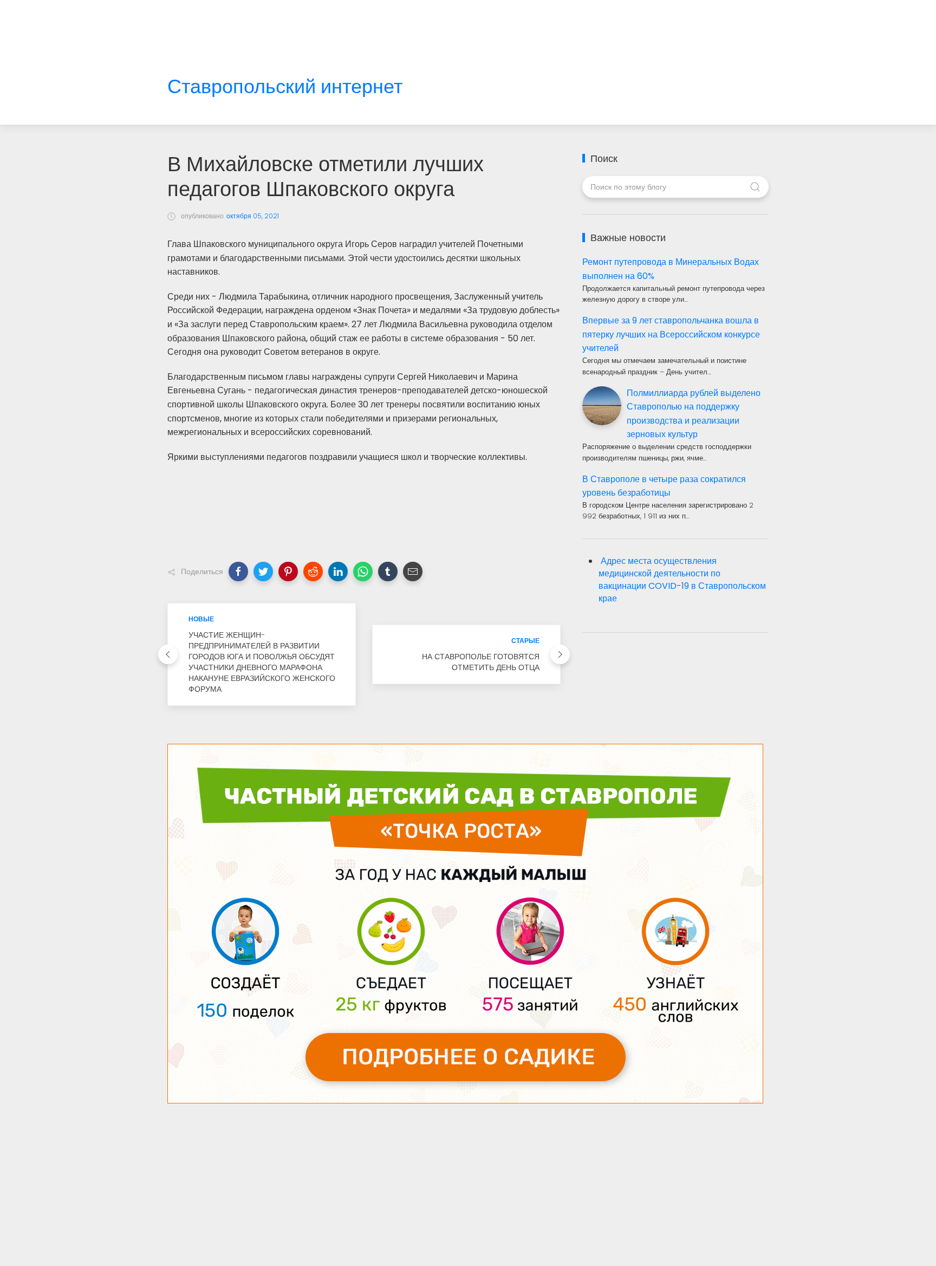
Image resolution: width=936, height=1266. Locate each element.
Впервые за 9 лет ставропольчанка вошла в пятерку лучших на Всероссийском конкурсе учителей (671, 334)
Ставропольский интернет (284, 87)
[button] (238, 571)
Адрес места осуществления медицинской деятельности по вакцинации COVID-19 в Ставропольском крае (682, 580)
